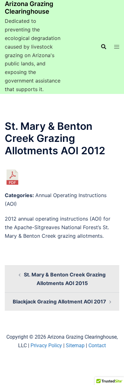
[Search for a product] (103, 46)
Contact (97, 345)
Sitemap (75, 345)
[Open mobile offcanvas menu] (116, 47)
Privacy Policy (46, 345)
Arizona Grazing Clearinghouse (29, 7)
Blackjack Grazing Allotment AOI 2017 (59, 301)
